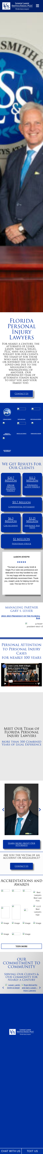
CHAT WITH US (10, 1151)
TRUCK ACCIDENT (21, 433)
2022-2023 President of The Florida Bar (20, 617)
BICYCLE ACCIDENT (36, 419)
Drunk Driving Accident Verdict (11, 488)
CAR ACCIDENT (7, 419)
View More (21, 946)
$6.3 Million (11, 519)
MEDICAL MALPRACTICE (7, 434)
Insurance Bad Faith (32, 526)
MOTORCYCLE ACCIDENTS (7, 451)
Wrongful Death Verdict (32, 486)
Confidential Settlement (21, 506)
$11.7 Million (21, 502)
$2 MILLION (21, 539)
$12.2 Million (32, 479)
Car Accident (11, 525)
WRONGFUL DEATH (36, 433)
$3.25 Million (32, 519)
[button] (3, 810)
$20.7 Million (11, 479)
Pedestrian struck (21, 543)
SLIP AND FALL (21, 419)
